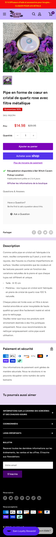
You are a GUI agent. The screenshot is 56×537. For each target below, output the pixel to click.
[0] (50, 14)
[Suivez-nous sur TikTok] (33, 498)
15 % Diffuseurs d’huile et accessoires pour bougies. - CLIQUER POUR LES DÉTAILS (28, 4)
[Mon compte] (39, 14)
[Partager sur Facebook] (34, 232)
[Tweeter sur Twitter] (45, 232)
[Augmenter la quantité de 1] (33, 135)
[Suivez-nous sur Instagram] (16, 498)
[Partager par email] (51, 232)
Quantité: (8, 135)
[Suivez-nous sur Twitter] (11, 498)
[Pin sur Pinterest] (39, 232)
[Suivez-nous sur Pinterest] (22, 498)
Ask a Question (21, 214)
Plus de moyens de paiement (28, 163)
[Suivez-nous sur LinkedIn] (39, 498)
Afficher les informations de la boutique (27, 183)
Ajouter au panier (28, 146)
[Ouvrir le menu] (4, 14)
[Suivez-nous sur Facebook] (5, 498)
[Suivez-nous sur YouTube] (28, 498)
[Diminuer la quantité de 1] (17, 135)
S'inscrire (12, 474)
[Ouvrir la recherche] (33, 14)
